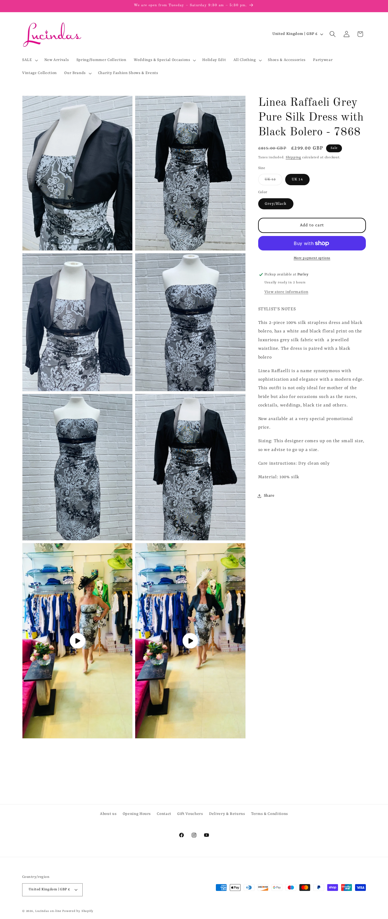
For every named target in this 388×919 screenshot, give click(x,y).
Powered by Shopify (77, 911)
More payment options (312, 258)
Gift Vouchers (190, 814)
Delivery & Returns (227, 814)
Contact (164, 814)
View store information (286, 292)
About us (108, 814)
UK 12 (274, 181)
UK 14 (297, 179)
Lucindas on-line (48, 911)
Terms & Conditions (269, 814)
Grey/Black (276, 204)
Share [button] (269, 496)
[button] (29, 60)
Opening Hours (137, 814)
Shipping (293, 157)
